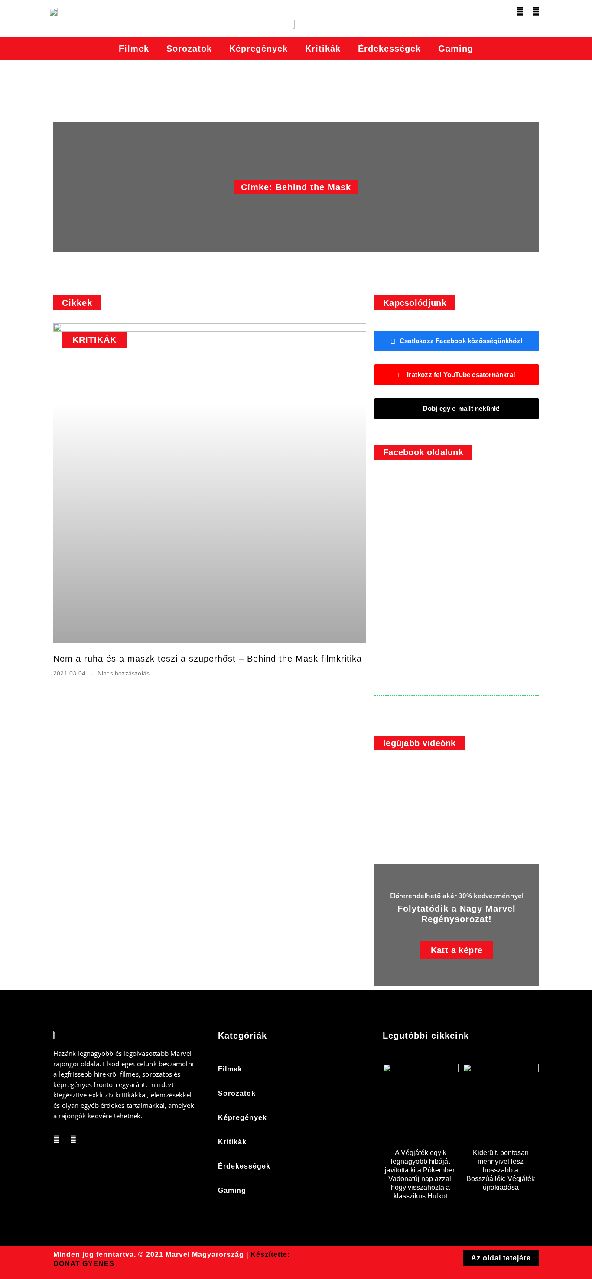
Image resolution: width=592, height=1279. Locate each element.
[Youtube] (536, 11)
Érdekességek (389, 48)
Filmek (134, 48)
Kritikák (323, 48)
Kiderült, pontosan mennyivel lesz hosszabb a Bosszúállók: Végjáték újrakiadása (500, 1170)
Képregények (258, 48)
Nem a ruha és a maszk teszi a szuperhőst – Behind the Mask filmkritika (207, 658)
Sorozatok (189, 48)
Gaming (455, 48)
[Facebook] (520, 11)
